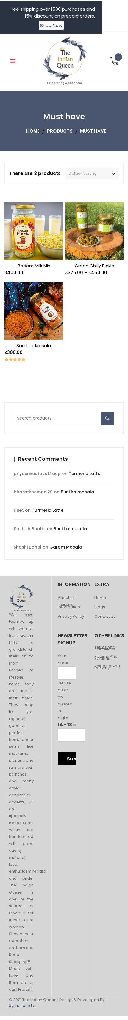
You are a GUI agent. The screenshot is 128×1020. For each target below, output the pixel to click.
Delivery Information (69, 606)
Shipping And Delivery (107, 667)
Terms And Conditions (104, 648)
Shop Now (51, 25)
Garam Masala (65, 547)
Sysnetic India (22, 1005)
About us (66, 598)
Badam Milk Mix (34, 266)
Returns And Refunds (106, 658)
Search (109, 421)
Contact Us (104, 617)
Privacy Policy (71, 617)
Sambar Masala (33, 345)
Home (100, 598)
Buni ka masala (77, 492)
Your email (63, 659)
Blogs (99, 607)
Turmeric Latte (84, 473)
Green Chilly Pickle (94, 266)
